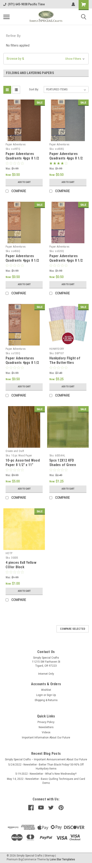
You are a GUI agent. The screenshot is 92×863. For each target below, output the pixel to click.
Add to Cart (24, 182)
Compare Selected (72, 628)
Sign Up (51, 695)
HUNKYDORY (56, 348)
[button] (46, 58)
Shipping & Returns (46, 700)
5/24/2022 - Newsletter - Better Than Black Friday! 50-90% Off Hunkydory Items (46, 766)
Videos (46, 732)
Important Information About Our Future (46, 737)
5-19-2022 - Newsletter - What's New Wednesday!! (46, 773)
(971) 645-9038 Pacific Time (26, 4)
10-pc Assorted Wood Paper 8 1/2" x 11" (23, 462)
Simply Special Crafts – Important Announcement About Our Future (46, 759)
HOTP (9, 553)
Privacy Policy (46, 722)
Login (39, 695)
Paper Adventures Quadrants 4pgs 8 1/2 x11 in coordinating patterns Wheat (22, 364)
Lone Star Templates (62, 859)
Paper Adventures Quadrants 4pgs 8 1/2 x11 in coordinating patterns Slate (66, 160)
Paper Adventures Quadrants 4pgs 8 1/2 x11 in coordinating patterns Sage (22, 262)
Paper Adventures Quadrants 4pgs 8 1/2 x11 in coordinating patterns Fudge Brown (23, 160)
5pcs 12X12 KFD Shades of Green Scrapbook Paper (62, 464)
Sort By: (34, 89)
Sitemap (49, 855)
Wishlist (46, 689)
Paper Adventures (16, 144)
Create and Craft (15, 451)
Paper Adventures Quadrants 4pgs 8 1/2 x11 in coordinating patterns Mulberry (66, 262)
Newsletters (46, 727)
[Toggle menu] (6, 17)
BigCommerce (27, 859)
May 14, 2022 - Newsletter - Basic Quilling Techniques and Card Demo (46, 781)
